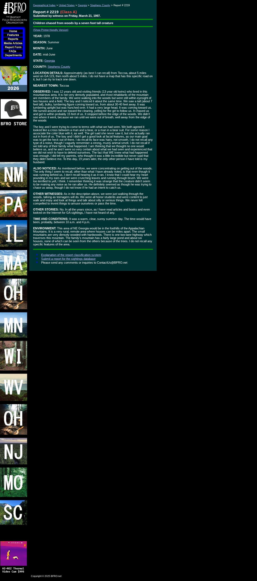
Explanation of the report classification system (71, 255)
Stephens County (100, 5)
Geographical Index (44, 5)
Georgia (82, 5)
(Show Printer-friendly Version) (50, 29)
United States (67, 5)
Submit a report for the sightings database (68, 258)
